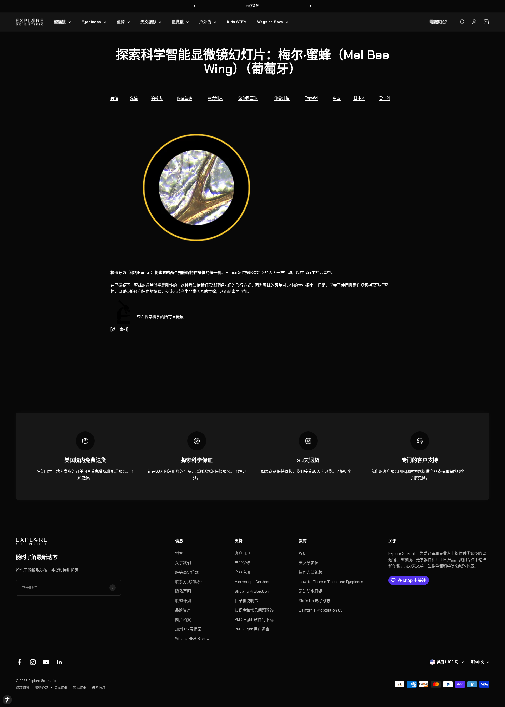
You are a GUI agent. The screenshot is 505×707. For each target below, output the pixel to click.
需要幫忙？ (439, 21)
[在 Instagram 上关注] (32, 662)
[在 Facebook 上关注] (19, 662)
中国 (337, 98)
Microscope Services (252, 581)
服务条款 (41, 687)
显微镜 (178, 21)
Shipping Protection (252, 591)
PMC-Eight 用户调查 (252, 629)
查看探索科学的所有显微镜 (160, 316)
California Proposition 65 (320, 610)
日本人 (359, 98)
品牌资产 (183, 610)
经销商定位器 (187, 572)
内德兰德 (184, 98)
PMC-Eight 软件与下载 (254, 619)
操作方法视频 (310, 572)
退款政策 (22, 687)
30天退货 (252, 6)
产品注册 (242, 572)
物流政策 (79, 687)
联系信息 (98, 687)
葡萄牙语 (282, 98)
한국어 (384, 98)
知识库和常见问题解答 (254, 610)
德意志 (157, 98)
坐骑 (121, 21)
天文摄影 (148, 21)
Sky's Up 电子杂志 (314, 600)
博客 (179, 553)
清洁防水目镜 (310, 591)
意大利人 (215, 98)
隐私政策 (60, 687)
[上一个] (194, 6)
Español (311, 98)
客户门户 (242, 553)
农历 (303, 553)
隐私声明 (183, 591)
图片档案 (183, 619)
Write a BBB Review (192, 638)
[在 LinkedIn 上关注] (59, 662)
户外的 (205, 21)
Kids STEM (237, 21)
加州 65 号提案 (188, 629)
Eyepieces (91, 21)
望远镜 (60, 21)
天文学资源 (308, 563)
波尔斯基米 (248, 98)
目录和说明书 (246, 600)
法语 (134, 98)
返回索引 (119, 329)
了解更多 (343, 471)
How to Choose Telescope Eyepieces (331, 581)
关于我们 (183, 563)
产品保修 (242, 563)
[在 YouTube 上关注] (46, 662)
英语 (114, 98)
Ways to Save (270, 21)
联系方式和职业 (189, 581)
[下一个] (311, 6)
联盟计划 (183, 600)
